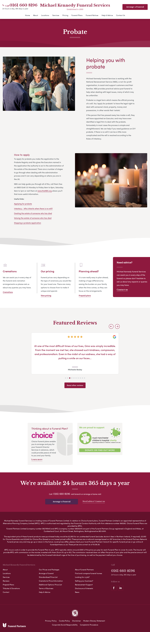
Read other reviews (75, 385)
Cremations (8, 292)
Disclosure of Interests (84, 588)
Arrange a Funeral (61, 501)
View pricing (46, 295)
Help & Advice (107, 15)
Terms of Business (46, 588)
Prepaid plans (85, 295)
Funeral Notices (92, 15)
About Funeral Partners (84, 569)
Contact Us (120, 15)
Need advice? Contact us (94, 501)
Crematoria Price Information (51, 581)
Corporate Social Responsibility (65, 624)
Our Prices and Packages (49, 569)
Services (55, 15)
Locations (45, 15)
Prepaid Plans (8, 584)
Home (27, 15)
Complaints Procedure (89, 624)
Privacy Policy (51, 620)
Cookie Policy (64, 620)
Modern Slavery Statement (94, 620)
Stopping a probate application (27, 222)
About (35, 15)
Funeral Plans (76, 15)
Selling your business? (84, 581)
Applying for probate (23, 203)
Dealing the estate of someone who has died (33, 213)
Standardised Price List (48, 577)
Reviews (6, 581)
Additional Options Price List (50, 584)
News (77, 592)
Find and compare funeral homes (88, 573)
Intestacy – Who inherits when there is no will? (33, 208)
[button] (111, 326)
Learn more (36, 459)
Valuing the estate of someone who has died (32, 218)
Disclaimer (76, 620)
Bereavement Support (84, 584)
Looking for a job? (82, 577)
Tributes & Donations (11, 588)
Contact (6, 592)
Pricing (65, 15)
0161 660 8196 (23, 5)
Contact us (122, 289)
